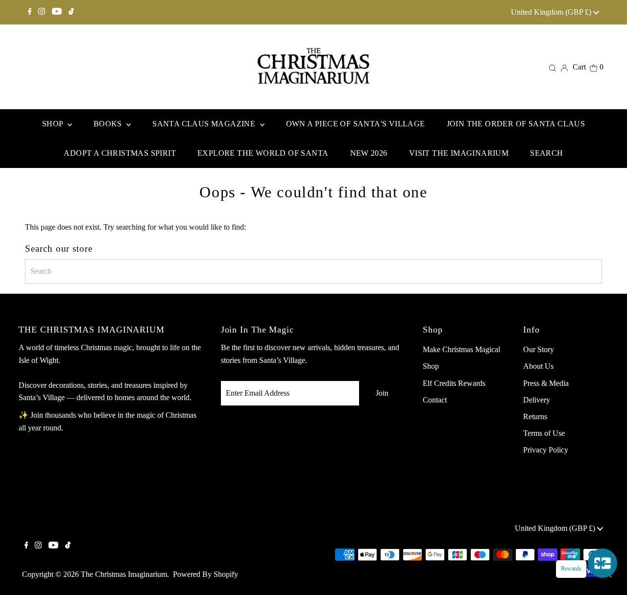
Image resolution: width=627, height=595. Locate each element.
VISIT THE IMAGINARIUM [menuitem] (458, 153)
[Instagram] (42, 12)
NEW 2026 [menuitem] (368, 153)
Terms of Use (544, 433)
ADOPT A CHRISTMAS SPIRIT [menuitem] (120, 153)
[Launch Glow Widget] (602, 563)
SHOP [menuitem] (53, 123)
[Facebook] (29, 12)
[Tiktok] (71, 12)
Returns (535, 416)
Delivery (536, 400)
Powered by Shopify (205, 574)
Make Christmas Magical (461, 349)
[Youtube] (56, 12)
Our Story (538, 349)
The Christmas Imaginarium (124, 574)
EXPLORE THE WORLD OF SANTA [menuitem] (262, 153)
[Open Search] (552, 67)
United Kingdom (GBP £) (552, 12)
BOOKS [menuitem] (109, 123)
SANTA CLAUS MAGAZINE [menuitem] (204, 123)
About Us (538, 366)
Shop (431, 366)
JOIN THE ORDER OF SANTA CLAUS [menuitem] (516, 123)
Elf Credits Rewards (454, 383)
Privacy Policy (545, 450)
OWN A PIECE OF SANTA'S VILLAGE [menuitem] (355, 123)
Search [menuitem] (546, 153)
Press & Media (546, 383)
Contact (435, 400)
